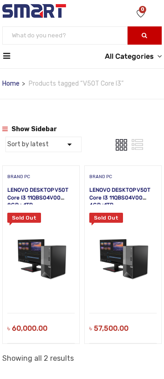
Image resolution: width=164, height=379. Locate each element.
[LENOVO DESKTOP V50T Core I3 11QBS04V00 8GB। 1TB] (41, 219)
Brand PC (18, 176)
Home (11, 83)
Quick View (41, 290)
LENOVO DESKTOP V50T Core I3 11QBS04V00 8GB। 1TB (37, 198)
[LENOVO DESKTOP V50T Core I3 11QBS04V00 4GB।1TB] (123, 219)
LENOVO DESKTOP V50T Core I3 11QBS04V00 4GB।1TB (119, 198)
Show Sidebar (33, 129)
